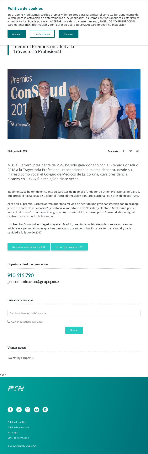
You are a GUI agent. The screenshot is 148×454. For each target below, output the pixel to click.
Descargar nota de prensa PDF (28, 246)
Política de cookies (17, 422)
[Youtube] (36, 409)
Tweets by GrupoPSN (21, 358)
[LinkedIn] (19, 409)
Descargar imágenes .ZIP (69, 246)
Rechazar (69, 33)
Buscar (74, 330)
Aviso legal (13, 432)
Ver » (3, 374)
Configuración (42, 33)
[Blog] (45, 409)
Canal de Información (18, 437)
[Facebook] (10, 409)
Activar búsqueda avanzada (27, 321)
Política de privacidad (18, 427)
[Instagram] (27, 409)
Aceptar (16, 33)
